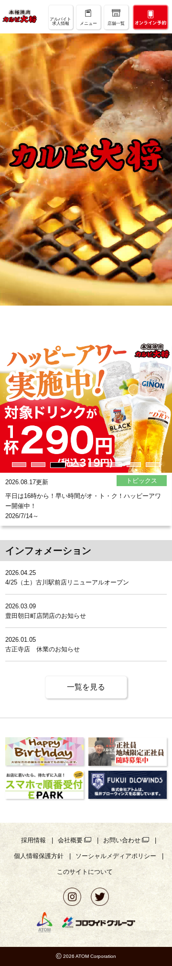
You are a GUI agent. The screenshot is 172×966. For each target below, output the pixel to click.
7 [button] (134, 464)
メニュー (88, 23)
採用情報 (33, 840)
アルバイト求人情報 (60, 21)
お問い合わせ (121, 840)
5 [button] (95, 464)
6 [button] (115, 464)
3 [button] (57, 464)
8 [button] (153, 464)
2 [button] (38, 464)
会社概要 (70, 840)
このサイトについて (85, 872)
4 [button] (76, 464)
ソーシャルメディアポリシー (115, 856)
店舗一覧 (116, 23)
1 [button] (19, 464)
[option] (86, 440)
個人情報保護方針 (39, 856)
